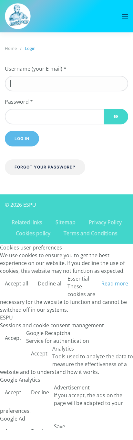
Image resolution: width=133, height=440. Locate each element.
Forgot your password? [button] (45, 167)
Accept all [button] (16, 283)
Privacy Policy (105, 222)
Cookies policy (33, 233)
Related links (27, 222)
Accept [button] (13, 338)
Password (19, 101)
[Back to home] (18, 16)
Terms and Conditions (91, 233)
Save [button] (59, 426)
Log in (22, 138)
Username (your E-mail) (35, 68)
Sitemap (66, 222)
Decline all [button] (50, 283)
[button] (125, 16)
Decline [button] (40, 392)
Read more (114, 283)
